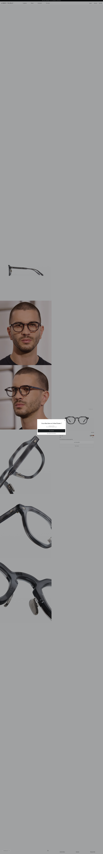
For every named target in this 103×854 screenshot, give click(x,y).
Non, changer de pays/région (51, 433)
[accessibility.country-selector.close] (65, 420)
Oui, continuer (51, 430)
